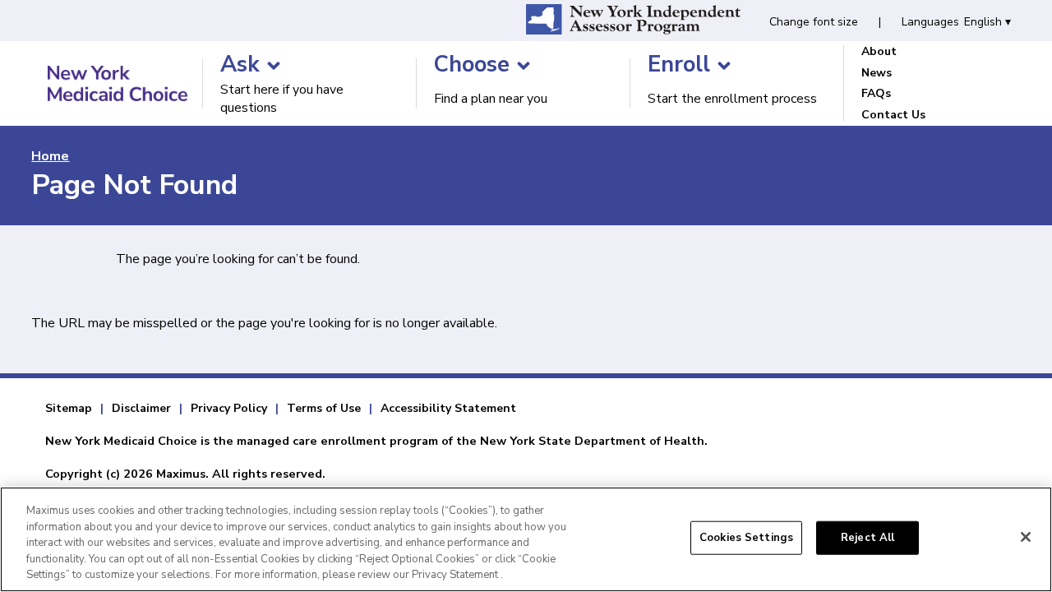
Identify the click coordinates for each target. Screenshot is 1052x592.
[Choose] (523, 66)
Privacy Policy (229, 408)
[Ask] (274, 66)
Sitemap (68, 408)
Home (50, 156)
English (987, 22)
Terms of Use (324, 408)
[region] (526, 539)
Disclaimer (141, 408)
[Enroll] (724, 66)
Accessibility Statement (448, 408)
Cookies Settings (746, 537)
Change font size (813, 22)
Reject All (867, 537)
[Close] (1026, 537)
